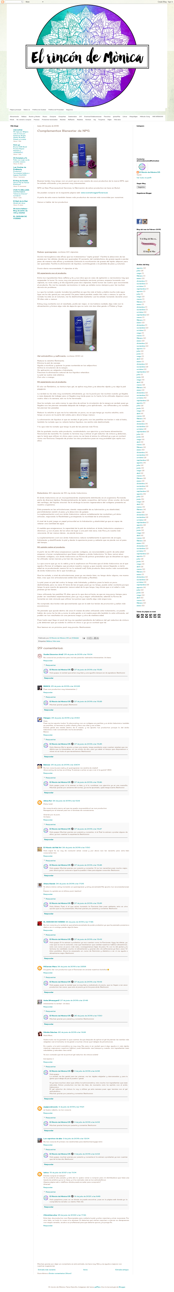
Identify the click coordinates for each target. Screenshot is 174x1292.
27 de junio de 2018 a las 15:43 (88, 982)
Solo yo (16, 145)
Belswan (46, 765)
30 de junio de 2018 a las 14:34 (72, 1032)
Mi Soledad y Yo (20, 158)
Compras (53, 116)
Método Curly (145, 116)
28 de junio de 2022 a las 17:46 (72, 1215)
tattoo (46, 1172)
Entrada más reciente (46, 1270)
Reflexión (71, 119)
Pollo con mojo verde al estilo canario (21, 161)
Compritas (62, 116)
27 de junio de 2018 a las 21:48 (74, 1000)
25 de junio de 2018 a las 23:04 (65, 765)
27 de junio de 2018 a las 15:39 (88, 903)
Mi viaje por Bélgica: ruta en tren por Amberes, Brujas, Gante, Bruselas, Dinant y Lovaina (20, 135)
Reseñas (80, 119)
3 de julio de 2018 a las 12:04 (76, 1138)
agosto (140, 268)
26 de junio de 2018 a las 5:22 (66, 801)
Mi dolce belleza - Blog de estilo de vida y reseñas (20, 211)
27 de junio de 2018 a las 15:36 (88, 782)
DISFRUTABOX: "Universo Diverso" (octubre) (20, 194)
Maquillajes (133, 116)
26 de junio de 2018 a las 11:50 (76, 847)
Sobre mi (27, 109)
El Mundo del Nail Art (52, 847)
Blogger (122, 1287)
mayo (139, 273)
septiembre (141, 289)
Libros (125, 116)
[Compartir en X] (93, 638)
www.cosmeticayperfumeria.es (94, 193)
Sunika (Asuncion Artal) (53, 654)
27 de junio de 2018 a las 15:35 (88, 744)
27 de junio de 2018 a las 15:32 (88, 670)
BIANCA (46, 686)
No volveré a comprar (24, 119)
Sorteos (88, 119)
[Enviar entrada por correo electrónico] (83, 638)
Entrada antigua (121, 1270)
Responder (48, 661)
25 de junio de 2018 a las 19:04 (78, 654)
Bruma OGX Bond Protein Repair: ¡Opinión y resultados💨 (20, 149)
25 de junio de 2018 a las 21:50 (65, 718)
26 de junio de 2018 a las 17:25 (70, 884)
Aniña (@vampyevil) (51, 1000)
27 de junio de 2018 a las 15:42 (88, 939)
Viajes (109, 119)
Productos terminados (49, 119)
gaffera (97, 1287)
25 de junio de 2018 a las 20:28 (65, 686)
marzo (139, 299)
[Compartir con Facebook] (95, 638)
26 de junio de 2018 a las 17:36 (79, 922)
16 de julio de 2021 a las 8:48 (87, 1196)
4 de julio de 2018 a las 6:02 (87, 1122)
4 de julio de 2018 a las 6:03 (87, 1154)
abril (138, 359)
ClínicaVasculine (50, 1215)
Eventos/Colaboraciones (92, 116)
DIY (80, 116)
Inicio (85, 1270)
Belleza (24, 116)
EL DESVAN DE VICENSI (54, 922)
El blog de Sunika (20, 181)
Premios (36, 119)
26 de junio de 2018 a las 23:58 (71, 966)
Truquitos (101, 119)
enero (139, 278)
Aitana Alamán (49, 884)
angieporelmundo (50, 1107)
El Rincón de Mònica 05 (60, 670)
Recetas (62, 119)
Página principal (15, 109)
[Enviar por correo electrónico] (88, 638)
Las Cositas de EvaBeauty (19, 168)
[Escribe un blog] (90, 638)
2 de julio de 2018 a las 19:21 (71, 1107)
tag (94, 119)
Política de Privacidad (56, 109)
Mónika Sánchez (50, 1032)
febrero (140, 276)
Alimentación (14, 116)
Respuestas (51, 665)
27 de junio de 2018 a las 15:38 (88, 865)
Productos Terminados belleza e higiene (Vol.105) (21, 173)
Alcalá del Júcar (19, 203)
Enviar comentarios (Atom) (60, 1273)
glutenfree (116, 116)
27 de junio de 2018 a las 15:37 (88, 829)
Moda (12, 119)
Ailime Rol (47, 801)
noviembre (141, 284)
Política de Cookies (39, 109)
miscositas (17, 130)
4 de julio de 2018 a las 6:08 (87, 1071)
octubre (140, 286)
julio (138, 271)
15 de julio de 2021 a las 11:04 (63, 1172)
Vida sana (117, 119)
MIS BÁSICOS (157, 116)
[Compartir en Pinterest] (97, 638)
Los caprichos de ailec (52, 1138)
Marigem (47, 718)
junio (139, 354)
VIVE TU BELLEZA (21, 190)
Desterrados (72, 116)
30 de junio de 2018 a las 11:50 (88, 1016)
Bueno (45, 116)
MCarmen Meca (50, 966)
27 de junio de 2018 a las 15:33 (88, 701)
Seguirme (69, 109)
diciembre (141, 281)
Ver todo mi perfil (144, 178)
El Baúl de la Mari (20, 201)
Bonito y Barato (34, 116)
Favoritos (107, 116)
